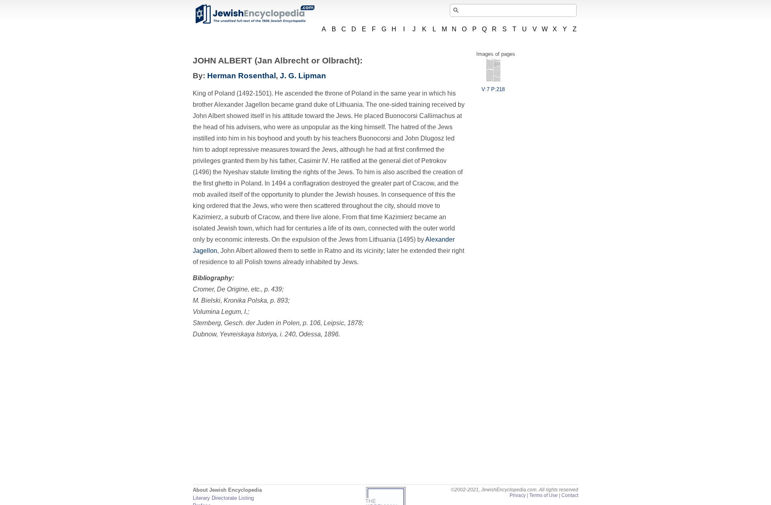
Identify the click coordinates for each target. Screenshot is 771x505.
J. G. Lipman (303, 75)
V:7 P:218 (493, 89)
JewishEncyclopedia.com (254, 14)
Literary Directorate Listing (223, 498)
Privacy (518, 495)
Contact (569, 495)
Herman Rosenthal (241, 75)
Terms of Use (543, 495)
